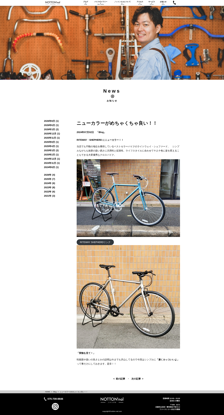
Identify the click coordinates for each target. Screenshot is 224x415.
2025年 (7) (49, 179)
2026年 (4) (49, 175)
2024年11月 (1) (52, 163)
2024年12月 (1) (52, 159)
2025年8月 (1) (51, 142)
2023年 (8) (49, 187)
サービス (151, 3)
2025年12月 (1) (52, 133)
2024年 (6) (49, 183)
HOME (47, 392)
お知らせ (163, 3)
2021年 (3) (49, 196)
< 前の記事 (119, 378)
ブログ (85, 3)
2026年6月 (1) (51, 125)
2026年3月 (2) (51, 129)
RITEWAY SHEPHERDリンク (95, 242)
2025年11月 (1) (52, 138)
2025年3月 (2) (51, 150)
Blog (55, 392)
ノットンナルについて (122, 3)
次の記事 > (137, 378)
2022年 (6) (49, 191)
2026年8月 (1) (51, 121)
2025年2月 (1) (51, 154)
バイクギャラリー (100, 3)
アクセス (140, 3)
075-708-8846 (55, 398)
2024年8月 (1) (51, 167)
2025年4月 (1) (51, 146)
